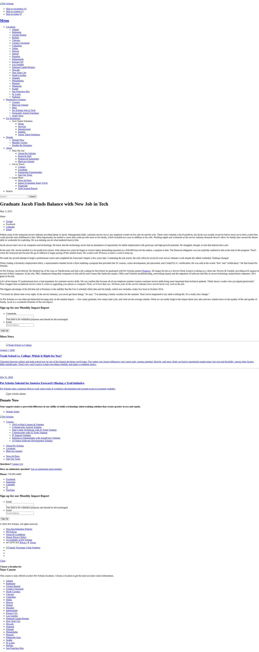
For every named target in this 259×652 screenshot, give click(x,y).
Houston (16, 56)
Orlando (16, 78)
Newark (16, 70)
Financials (23, 185)
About (9, 148)
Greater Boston (19, 35)
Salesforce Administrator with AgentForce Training (36, 438)
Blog (14, 107)
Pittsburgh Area (13, 637)
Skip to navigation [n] (16, 8)
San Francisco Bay (21, 91)
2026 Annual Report (27, 188)
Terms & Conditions (15, 534)
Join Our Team (25, 175)
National (16, 97)
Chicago (16, 40)
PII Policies (11, 532)
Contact (21, 167)
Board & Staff (24, 156)
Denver (15, 51)
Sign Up (4, 330)
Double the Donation (22, 145)
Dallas (15, 48)
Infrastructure (24, 129)
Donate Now (18, 140)
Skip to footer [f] (14, 14)
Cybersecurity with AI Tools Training (29, 432)
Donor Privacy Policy (16, 537)
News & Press (24, 180)
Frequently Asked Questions (25, 113)
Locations (10, 27)
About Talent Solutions (29, 134)
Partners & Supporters (28, 159)
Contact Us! (17, 464)
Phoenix (16, 83)
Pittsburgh (17, 86)
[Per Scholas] (6, 3)
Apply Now (17, 115)
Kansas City (18, 62)
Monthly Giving (19, 142)
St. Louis (16, 94)
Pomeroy (146, 271)
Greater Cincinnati (20, 43)
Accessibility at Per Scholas (19, 540)
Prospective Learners (16, 99)
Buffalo (15, 37)
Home (21, 124)
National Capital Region (23, 67)
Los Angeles (18, 64)
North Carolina (19, 75)
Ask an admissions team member (46, 469)
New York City (19, 72)
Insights (21, 132)
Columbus (17, 45)
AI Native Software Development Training (32, 440)
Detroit (15, 54)
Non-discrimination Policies (19, 529)
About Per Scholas (27, 153)
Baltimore (16, 32)
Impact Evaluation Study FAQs (33, 183)
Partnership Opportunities (30, 172)
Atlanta (15, 29)
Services (22, 126)
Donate (9, 137)
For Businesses (13, 118)
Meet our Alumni (20, 105)
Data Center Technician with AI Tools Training (34, 430)
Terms (33, 542)
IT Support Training (21, 435)
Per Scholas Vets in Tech (23, 110)
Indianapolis (18, 59)
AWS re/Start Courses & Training (28, 424)
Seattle (15, 89)
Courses (16, 102)
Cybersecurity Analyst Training (27, 427)
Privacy (23, 542)
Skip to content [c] (14, 11)
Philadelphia (18, 80)
